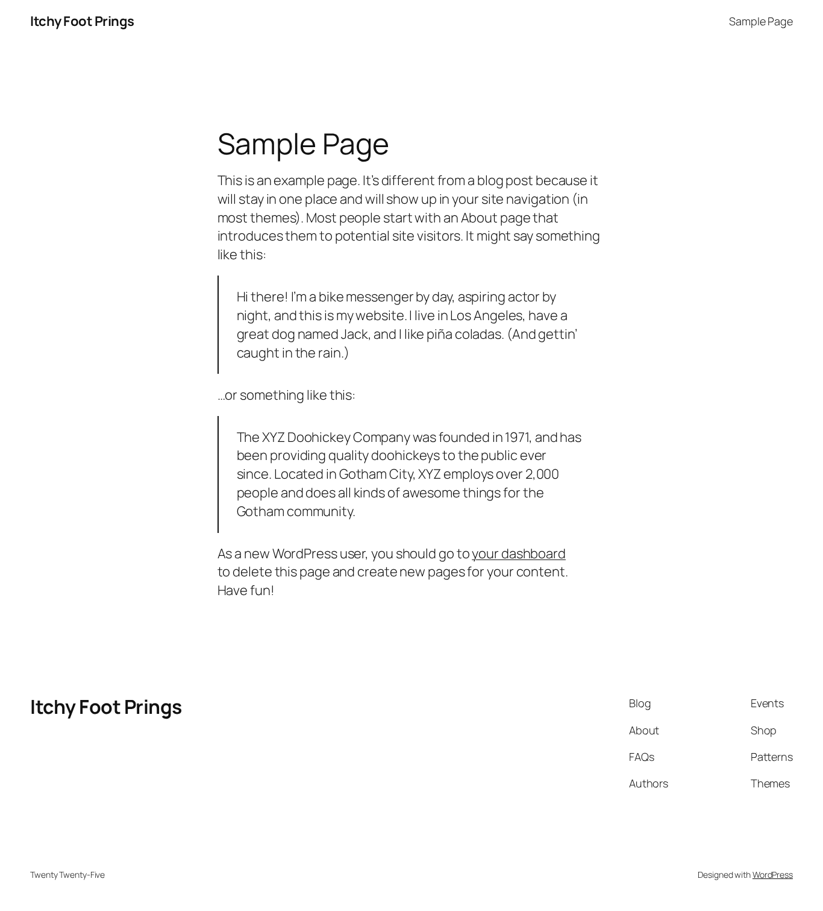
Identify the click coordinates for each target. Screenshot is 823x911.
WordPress (773, 874)
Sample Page (761, 21)
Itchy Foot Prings (82, 21)
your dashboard (519, 553)
